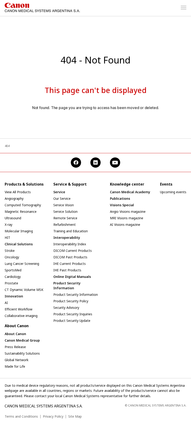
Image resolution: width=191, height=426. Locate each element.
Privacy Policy (53, 416)
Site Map (75, 416)
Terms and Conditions (21, 416)
